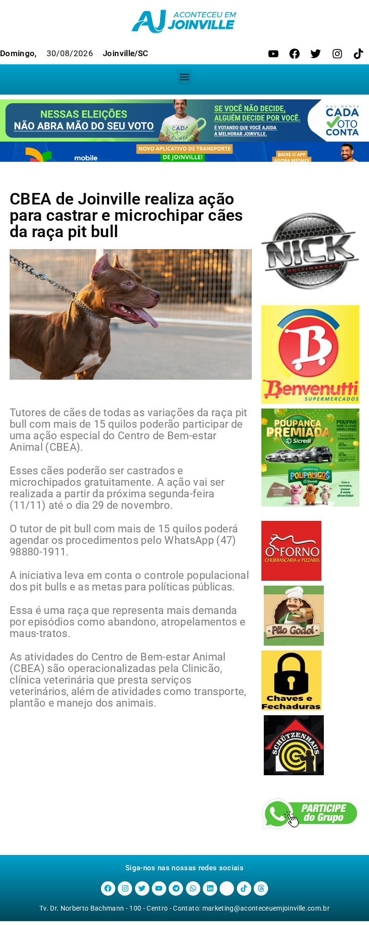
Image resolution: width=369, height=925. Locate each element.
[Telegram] (176, 888)
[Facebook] (294, 53)
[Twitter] (315, 53)
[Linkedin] (210, 888)
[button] (185, 77)
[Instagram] (337, 53)
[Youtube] (273, 53)
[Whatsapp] (193, 888)
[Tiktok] (358, 53)
